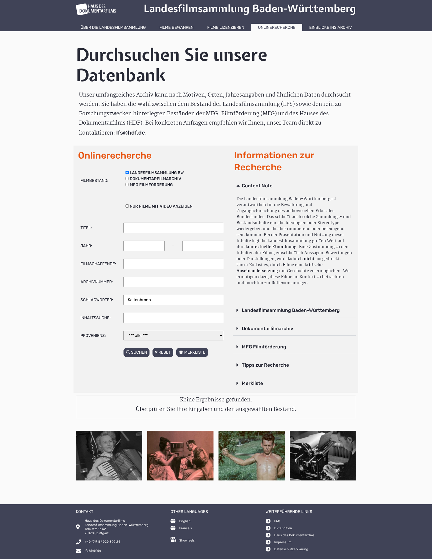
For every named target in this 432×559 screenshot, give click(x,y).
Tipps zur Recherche (265, 365)
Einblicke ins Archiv (330, 27)
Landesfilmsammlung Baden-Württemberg (291, 310)
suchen (138, 352)
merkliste (194, 352)
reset (164, 352)
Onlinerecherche (277, 27)
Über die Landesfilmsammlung (113, 27)
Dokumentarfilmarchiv (267, 328)
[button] (294, 186)
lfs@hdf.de (130, 132)
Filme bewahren (177, 27)
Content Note (257, 186)
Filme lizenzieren (225, 27)
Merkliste (252, 383)
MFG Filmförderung (264, 347)
